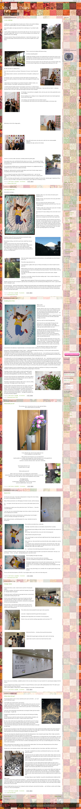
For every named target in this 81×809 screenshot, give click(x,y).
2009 (66, 318)
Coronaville (66, 94)
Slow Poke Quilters (67, 427)
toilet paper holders (70, 187)
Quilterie (65, 421)
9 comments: (22, 292)
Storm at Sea (75, 179)
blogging (65, 83)
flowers (75, 105)
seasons (65, 166)
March (67, 299)
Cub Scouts (66, 97)
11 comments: (23, 486)
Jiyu (72, 123)
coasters (65, 93)
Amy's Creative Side (68, 394)
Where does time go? (9, 696)
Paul (76, 149)
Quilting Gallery (66, 161)
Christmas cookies (73, 91)
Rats (73, 162)
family (65, 103)
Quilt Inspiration (68, 217)
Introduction (14, 14)
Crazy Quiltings (67, 402)
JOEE (74, 123)
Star (68, 171)
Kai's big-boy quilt (71, 124)
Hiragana (72, 115)
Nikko (73, 139)
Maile (69, 132)
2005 (66, 325)
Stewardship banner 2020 (68, 179)
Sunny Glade (69, 180)
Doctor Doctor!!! (68, 252)
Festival (68, 105)
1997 (66, 338)
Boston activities (71, 85)
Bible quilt (67, 79)
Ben (74, 76)
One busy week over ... (10, 189)
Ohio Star (69, 143)
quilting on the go (72, 161)
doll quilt (68, 99)
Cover (70, 94)
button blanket (66, 86)
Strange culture (8, 584)
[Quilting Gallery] (69, 374)
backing (75, 74)
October (68, 276)
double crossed (74, 99)
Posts (66, 385)
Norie (72, 142)
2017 (66, 305)
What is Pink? (72, 201)
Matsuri (68, 134)
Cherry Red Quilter (69, 251)
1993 (66, 344)
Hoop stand (66, 116)
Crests (71, 96)
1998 (66, 336)
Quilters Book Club (68, 160)
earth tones (68, 102)
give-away (70, 111)
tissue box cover (69, 186)
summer (65, 180)
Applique (68, 70)
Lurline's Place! (67, 409)
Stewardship (66, 173)
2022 (66, 265)
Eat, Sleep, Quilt (68, 230)
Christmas (66, 91)
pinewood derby (73, 151)
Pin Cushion (68, 151)
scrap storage (74, 165)
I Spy (69, 116)
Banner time (7, 493)
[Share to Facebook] (31, 181)
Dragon (65, 100)
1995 (66, 341)
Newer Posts (7, 796)
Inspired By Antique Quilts (69, 406)
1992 (66, 346)
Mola (68, 135)
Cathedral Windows (67, 87)
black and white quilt (11, 792)
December (68, 273)
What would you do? (9, 403)
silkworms (68, 167)
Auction (75, 72)
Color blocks (70, 93)
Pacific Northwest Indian (69, 149)
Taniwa (65, 430)
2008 (66, 320)
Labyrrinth (71, 129)
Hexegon (68, 115)
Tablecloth (75, 182)
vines (67, 200)
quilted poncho (72, 156)
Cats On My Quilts (67, 400)
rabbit (76, 161)
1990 (66, 348)
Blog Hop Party (74, 82)
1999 (66, 334)
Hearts (65, 115)
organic (71, 145)
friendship (65, 109)
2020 (66, 268)
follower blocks (71, 106)
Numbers (66, 143)
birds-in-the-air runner (73, 80)
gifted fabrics (66, 111)
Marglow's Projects (67, 411)
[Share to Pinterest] (32, 181)
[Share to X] (30, 181)
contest (76, 93)
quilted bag (68, 156)
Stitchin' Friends (67, 429)
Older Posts (58, 796)
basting (65, 76)
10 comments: (23, 181)
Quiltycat (67, 234)
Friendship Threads (68, 405)
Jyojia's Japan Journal (68, 408)
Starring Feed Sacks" (72, 172)
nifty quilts (67, 226)
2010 (66, 316)
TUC (69, 199)
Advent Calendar (70, 66)
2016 (66, 306)
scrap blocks (70, 165)
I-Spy (72, 116)
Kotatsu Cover (66, 129)
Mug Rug (66, 137)
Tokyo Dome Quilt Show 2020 (71, 195)
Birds (67, 80)
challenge (74, 88)
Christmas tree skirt (68, 92)
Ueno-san (75, 199)
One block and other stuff (70, 231)
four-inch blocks (69, 108)
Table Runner (68, 182)
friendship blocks (70, 109)
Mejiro (76, 134)
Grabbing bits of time (9, 301)
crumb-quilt (75, 96)
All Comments (68, 387)
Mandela (71, 133)
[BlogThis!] (29, 181)
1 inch (76, 65)
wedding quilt (66, 201)
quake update (69, 154)
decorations (75, 98)
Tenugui (66, 184)
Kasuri (70, 126)
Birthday (65, 81)
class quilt (75, 92)
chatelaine (66, 90)
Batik (68, 76)
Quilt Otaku (66, 418)
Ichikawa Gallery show (11, 183)
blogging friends (70, 83)
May (67, 296)
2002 (66, 330)
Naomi (72, 137)
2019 (66, 270)
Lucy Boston (66, 132)
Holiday (75, 115)
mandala (67, 133)
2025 (66, 260)
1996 (66, 339)
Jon (76, 123)
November (68, 274)
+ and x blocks (67, 65)
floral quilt (72, 105)
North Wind (75, 142)
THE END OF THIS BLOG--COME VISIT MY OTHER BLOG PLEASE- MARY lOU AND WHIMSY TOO (70, 247)
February (68, 301)
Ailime (44, 805)
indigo (71, 117)
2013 (66, 311)
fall (76, 102)
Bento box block (72, 77)
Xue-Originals (66, 432)
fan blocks (73, 103)
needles (65, 138)
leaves (75, 129)
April (67, 298)
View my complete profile (69, 30)
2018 (66, 271)
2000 (66, 333)
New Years (70, 138)
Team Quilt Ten (67, 183)
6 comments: (22, 689)
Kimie (72, 128)
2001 (66, 331)
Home (6, 14)
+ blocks (72, 65)
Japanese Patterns (68, 123)
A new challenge (8, 20)
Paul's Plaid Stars (67, 150)
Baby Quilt (68, 74)
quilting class (75, 160)
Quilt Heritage (72, 155)
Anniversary (68, 69)
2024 (66, 261)
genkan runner (73, 110)
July (67, 293)
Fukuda (67, 110)
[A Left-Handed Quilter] (72, 356)
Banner (65, 75)
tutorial (72, 199)
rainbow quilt (69, 162)
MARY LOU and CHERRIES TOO (68, 243)
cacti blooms (71, 86)
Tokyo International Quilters (69, 196)
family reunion (69, 103)
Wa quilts (69, 200)
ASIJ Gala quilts (70, 71)
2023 (66, 263)
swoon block (75, 180)
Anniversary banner (73, 69)
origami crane (75, 145)
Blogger (52, 805)
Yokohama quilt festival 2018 (70, 206)
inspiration (75, 117)
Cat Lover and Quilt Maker (69, 399)
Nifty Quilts (66, 414)
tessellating (70, 184)
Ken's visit (69, 128)
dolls (71, 99)
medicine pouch (72, 134)
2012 (66, 313)
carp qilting (75, 86)
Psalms (65, 154)
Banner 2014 (70, 75)
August (67, 291)
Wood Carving (74, 205)
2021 (66, 266)
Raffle (65, 162)
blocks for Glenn (68, 82)
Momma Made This (68, 412)
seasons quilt (70, 166)
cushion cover (72, 97)
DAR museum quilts (70, 98)
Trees (67, 199)
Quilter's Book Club (71, 157)
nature (75, 137)
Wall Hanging (74, 200)
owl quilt (66, 148)
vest (64, 200)
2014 (66, 310)
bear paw (71, 76)
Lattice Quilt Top (68, 227)
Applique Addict (68, 222)
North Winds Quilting (68, 415)
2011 (66, 315)
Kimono (75, 128)
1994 (66, 343)
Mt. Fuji (75, 135)
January (68, 303)
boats (68, 85)
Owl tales (75, 148)
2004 (66, 326)
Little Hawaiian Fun (68, 223)
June (67, 294)
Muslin (70, 137)
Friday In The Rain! (68, 214)
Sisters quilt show (73, 167)
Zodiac (68, 207)
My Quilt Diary (15, 7)
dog (66, 99)
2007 (66, 321)
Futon (69, 110)
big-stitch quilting (72, 79)
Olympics (68, 145)
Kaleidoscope (66, 126)
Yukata (65, 207)
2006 (66, 323)
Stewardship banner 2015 (68, 177)
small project (67, 168)
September (68, 289)
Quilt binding (73, 154)
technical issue (74, 183)
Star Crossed (71, 171)
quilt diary (68, 155)
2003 (66, 328)
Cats (72, 87)
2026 (66, 258)
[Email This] (28, 181)
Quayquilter (66, 417)
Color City (67, 235)
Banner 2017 (74, 75)
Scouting (65, 165)
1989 (66, 349)
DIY (64, 99)
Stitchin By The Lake (68, 424)
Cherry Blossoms (73, 90)
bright (75, 85)
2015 (66, 308)
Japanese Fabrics (72, 122)
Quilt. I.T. (66, 420)
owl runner (71, 148)
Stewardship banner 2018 (12, 294)
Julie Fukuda (11, 181)
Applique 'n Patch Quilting (69, 397)
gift (76, 110)
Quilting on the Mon (68, 423)
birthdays (69, 81)
